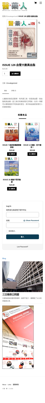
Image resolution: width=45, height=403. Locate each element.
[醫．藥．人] (14, 10)
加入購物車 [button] (12, 154)
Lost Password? (22, 247)
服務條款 (16, 384)
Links (9, 384)
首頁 (3, 16)
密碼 (8, 220)
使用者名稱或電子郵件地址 (16, 210)
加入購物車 (15, 73)
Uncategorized (12, 16)
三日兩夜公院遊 (10, 294)
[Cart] (35, 3)
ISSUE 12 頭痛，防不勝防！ (32, 146)
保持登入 (11, 231)
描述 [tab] (5, 90)
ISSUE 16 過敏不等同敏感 (12, 181)
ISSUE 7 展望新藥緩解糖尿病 (12, 146)
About (4, 384)
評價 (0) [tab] (13, 90)
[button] (39, 23)
